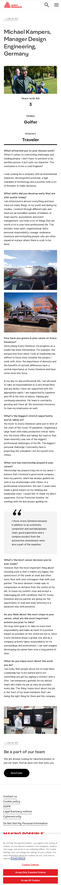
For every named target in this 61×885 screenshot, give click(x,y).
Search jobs (16, 773)
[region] (30, 859)
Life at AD (12, 19)
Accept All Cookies (30, 880)
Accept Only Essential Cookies (30, 872)
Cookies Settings (30, 865)
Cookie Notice (18, 858)
